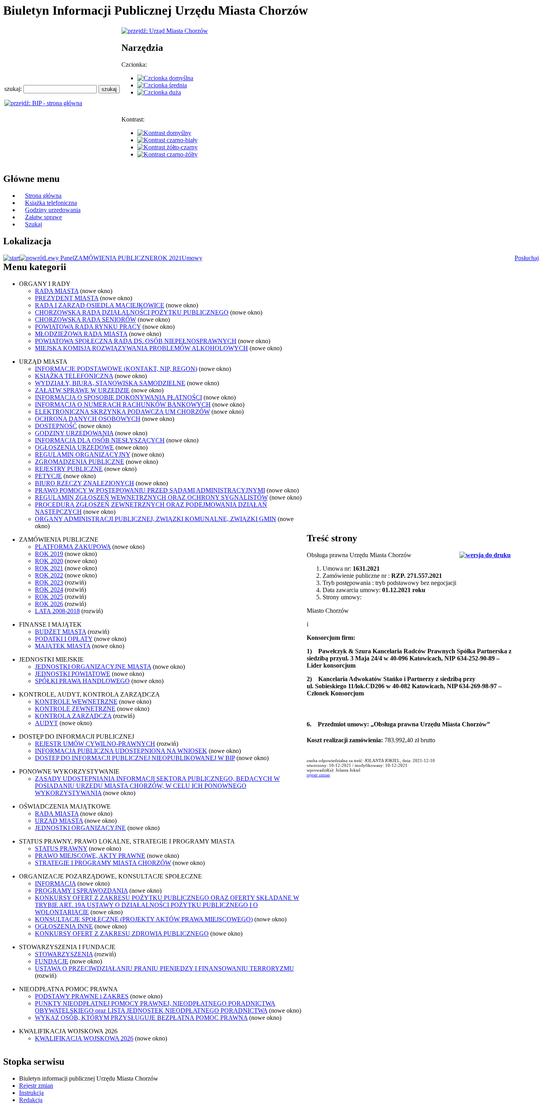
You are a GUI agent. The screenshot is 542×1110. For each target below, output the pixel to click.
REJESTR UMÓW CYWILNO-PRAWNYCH (95, 743)
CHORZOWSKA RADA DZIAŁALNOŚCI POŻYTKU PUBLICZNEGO (132, 312)
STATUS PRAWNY (61, 848)
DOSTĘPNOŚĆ (56, 426)
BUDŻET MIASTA (60, 631)
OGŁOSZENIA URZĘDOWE (74, 447)
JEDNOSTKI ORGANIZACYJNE (80, 827)
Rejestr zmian (36, 1085)
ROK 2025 (49, 596)
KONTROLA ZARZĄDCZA (73, 715)
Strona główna (43, 195)
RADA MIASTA (57, 291)
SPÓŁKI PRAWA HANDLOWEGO (82, 681)
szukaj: (13, 88)
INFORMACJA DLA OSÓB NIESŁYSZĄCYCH (100, 440)
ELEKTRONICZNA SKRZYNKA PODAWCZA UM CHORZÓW (122, 411)
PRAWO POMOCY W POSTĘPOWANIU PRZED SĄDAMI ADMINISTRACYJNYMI (150, 490)
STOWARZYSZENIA (64, 954)
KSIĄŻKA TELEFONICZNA (74, 376)
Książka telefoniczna (51, 202)
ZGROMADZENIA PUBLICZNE (79, 461)
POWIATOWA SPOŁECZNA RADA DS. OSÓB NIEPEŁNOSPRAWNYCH (135, 341)
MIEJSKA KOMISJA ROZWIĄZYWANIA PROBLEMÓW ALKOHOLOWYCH (141, 348)
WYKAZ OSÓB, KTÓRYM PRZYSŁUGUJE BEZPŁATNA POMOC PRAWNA (141, 1017)
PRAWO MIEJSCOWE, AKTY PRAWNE (90, 855)
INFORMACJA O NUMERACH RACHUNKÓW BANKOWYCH (123, 404)
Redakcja (30, 1099)
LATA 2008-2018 (57, 611)
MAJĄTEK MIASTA (62, 646)
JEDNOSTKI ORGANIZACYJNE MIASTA (93, 666)
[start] (11, 258)
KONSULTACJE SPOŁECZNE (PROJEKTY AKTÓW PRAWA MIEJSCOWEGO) (144, 919)
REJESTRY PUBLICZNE (69, 468)
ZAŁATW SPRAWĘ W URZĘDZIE (82, 390)
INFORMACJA (55, 883)
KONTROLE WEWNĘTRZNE (76, 701)
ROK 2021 (168, 258)
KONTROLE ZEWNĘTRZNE (75, 708)
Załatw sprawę (43, 217)
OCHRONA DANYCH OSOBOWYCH (87, 418)
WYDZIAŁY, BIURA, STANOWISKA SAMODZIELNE (110, 383)
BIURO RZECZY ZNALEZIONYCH (84, 483)
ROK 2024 (49, 589)
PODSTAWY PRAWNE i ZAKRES (82, 996)
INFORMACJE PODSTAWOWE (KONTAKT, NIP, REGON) (116, 368)
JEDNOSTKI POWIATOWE (72, 673)
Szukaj (33, 224)
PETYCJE (48, 476)
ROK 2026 (49, 603)
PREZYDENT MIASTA (66, 298)
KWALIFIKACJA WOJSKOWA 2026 (84, 1038)
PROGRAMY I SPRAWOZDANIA (81, 890)
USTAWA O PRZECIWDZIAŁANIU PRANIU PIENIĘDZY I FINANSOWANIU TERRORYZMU (164, 968)
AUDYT (46, 723)
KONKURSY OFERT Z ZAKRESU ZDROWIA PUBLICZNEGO (122, 933)
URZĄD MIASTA (59, 820)
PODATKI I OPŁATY (63, 638)
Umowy (192, 258)
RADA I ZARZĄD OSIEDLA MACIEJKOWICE (99, 305)
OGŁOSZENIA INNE (64, 926)
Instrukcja (31, 1092)
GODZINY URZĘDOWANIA (74, 433)
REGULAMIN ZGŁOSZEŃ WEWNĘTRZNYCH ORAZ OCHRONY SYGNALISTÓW (151, 497)
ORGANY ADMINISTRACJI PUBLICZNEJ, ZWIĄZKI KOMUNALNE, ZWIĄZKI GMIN (155, 518)
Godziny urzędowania (53, 210)
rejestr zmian (318, 774)
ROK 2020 (49, 561)
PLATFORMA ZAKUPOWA (73, 546)
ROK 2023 (49, 582)
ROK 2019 (49, 553)
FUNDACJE (51, 961)
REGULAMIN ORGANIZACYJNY (82, 454)
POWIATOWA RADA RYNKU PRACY (88, 326)
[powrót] (32, 258)
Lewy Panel (59, 258)
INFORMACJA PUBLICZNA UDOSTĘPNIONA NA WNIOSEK (121, 750)
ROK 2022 (49, 575)
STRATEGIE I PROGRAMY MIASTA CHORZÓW (103, 862)
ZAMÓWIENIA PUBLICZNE (114, 258)
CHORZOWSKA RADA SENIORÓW (85, 319)
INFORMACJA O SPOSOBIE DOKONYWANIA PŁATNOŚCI (118, 397)
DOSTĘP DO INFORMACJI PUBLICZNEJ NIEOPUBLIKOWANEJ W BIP (135, 758)
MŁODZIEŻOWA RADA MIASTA (81, 333)
